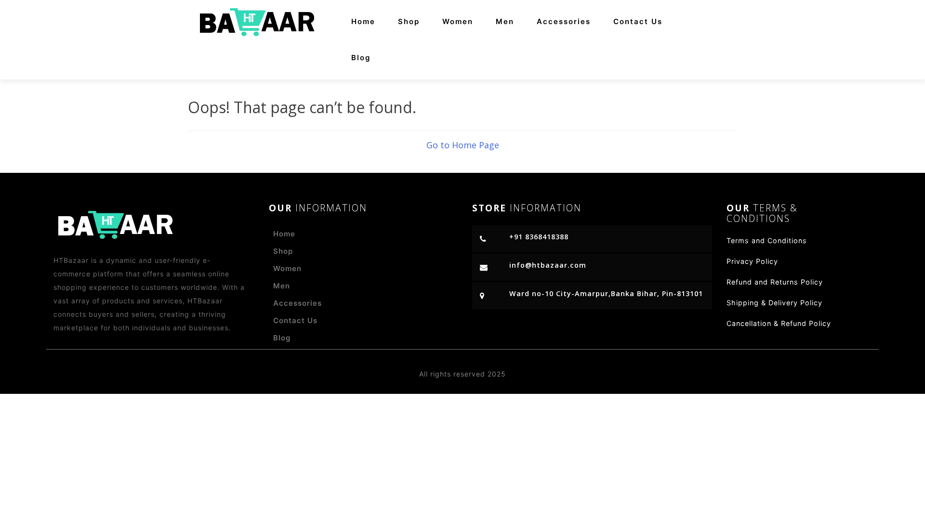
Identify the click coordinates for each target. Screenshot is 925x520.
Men (505, 21)
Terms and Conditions (767, 240)
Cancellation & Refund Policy (779, 323)
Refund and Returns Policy (775, 282)
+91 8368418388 (538, 236)
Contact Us (637, 21)
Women (457, 21)
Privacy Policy (752, 261)
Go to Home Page (462, 145)
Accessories (564, 21)
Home (363, 21)
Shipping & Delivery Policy (774, 303)
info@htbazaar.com (547, 265)
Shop (409, 21)
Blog (360, 57)
